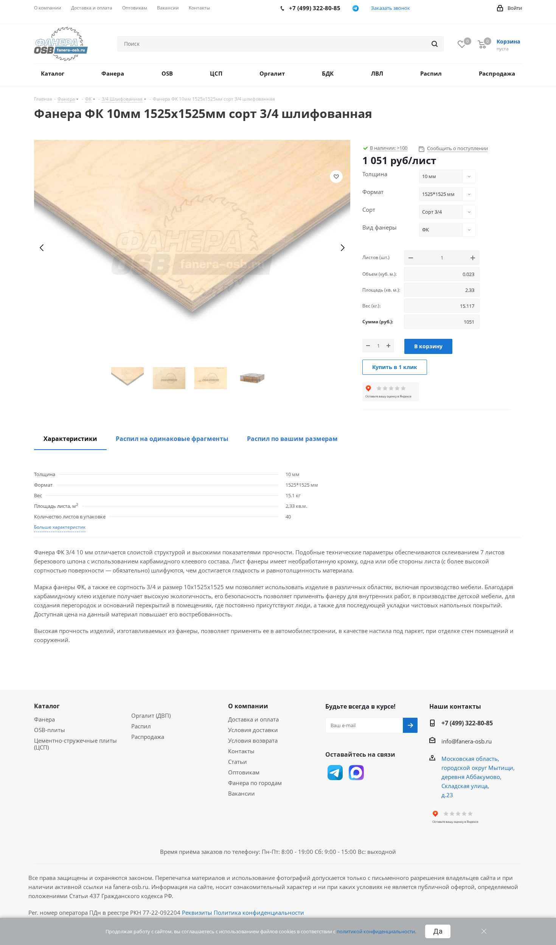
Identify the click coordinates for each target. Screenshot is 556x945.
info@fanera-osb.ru (466, 741)
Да (438, 931)
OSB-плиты (49, 730)
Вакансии (241, 793)
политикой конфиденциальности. (376, 931)
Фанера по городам (255, 783)
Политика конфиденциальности (259, 912)
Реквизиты (197, 912)
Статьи (237, 761)
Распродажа (147, 736)
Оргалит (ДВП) (151, 715)
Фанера (44, 719)
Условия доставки (253, 730)
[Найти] (435, 43)
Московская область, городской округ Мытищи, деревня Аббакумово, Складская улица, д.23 (478, 777)
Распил (141, 726)
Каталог (47, 706)
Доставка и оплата (253, 719)
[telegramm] (355, 8)
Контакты (241, 751)
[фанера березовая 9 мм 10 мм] (192, 248)
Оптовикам (243, 772)
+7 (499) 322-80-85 (467, 723)
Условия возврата (253, 740)
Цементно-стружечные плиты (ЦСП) (75, 744)
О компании (248, 706)
